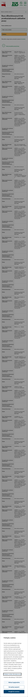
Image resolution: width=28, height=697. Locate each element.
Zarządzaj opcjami (14, 687)
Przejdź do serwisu (14, 691)
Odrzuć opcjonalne (14, 682)
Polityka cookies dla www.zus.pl (12, 674)
